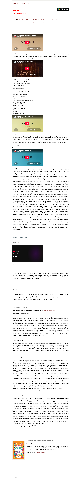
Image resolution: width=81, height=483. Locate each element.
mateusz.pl (15, 3)
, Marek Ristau (29, 22)
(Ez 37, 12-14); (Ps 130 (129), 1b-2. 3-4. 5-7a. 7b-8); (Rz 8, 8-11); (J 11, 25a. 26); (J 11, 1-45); (37, 19)
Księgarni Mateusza (41, 452)
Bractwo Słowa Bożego (49, 310)
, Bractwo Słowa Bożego (39, 22)
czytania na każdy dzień (24, 3)
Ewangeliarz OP (22, 22)
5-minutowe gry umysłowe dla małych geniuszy (31, 24)
